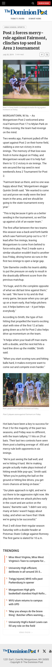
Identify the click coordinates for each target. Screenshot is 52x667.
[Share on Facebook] (41, 55)
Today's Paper (18, 19)
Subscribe (44, 3)
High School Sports (14, 27)
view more (25, 632)
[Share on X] (47, 55)
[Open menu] (4, 3)
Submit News (35, 19)
